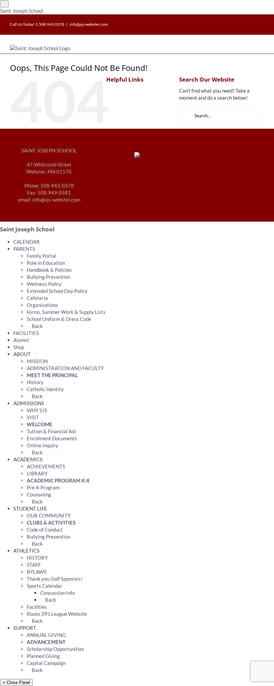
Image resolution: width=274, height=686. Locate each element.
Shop (18, 347)
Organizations (42, 305)
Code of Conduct (45, 530)
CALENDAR (26, 242)
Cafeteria (37, 298)
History (35, 382)
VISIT (33, 417)
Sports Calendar (44, 586)
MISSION (37, 361)
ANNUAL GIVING (46, 635)
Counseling (39, 494)
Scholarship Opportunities (55, 649)
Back (37, 326)
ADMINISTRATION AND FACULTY (65, 368)
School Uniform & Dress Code (59, 319)
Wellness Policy (44, 284)
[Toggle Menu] (4, 3)
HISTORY (37, 558)
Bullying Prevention (48, 277)
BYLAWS (36, 572)
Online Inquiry (42, 445)
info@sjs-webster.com (89, 24)
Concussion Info (57, 593)
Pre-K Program (43, 487)
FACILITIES (26, 333)
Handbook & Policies (49, 270)
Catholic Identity (45, 389)
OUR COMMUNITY (49, 515)
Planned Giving (43, 656)
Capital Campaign (46, 663)
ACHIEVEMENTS (46, 466)
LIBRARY (37, 473)
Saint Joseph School (21, 11)
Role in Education (46, 263)
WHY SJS (37, 410)
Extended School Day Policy (57, 291)
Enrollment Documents (52, 438)
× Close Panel (16, 682)
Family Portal (41, 256)
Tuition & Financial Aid (51, 431)
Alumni (21, 340)
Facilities (37, 607)
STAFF (34, 565)
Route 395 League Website (57, 614)
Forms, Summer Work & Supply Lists (66, 312)
